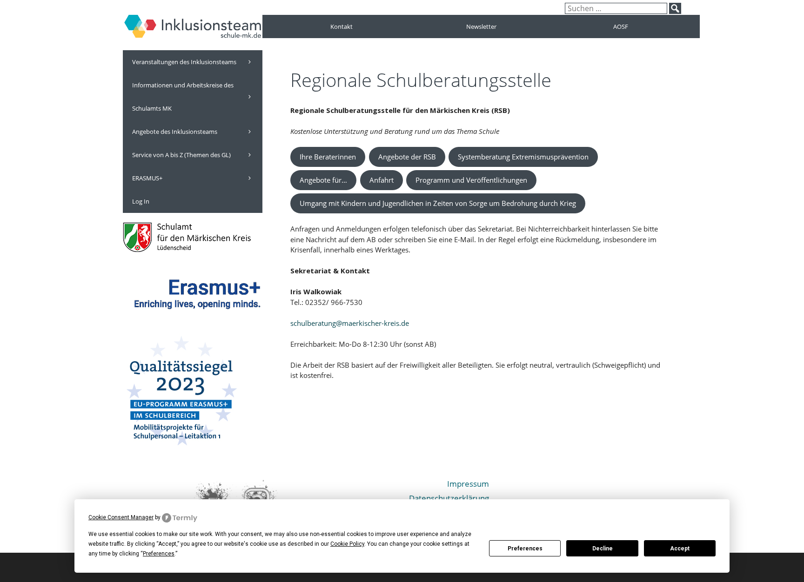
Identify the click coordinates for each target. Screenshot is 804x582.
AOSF (620, 26)
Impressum (468, 483)
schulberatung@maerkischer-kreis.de (349, 323)
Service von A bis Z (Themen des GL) (181, 155)
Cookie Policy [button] (347, 544)
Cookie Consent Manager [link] (121, 517)
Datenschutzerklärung (449, 498)
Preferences (525, 548)
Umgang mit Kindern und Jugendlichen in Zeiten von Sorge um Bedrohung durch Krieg (438, 203)
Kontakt (341, 26)
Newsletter (481, 26)
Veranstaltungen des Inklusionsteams (184, 62)
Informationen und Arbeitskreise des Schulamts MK (183, 96)
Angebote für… (323, 180)
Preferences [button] (158, 553)
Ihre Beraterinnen (328, 156)
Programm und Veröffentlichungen (471, 180)
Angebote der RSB (407, 156)
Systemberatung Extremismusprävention (523, 156)
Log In (140, 201)
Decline (602, 548)
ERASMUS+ (147, 178)
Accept (680, 548)
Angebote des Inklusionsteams (174, 131)
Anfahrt (381, 180)
